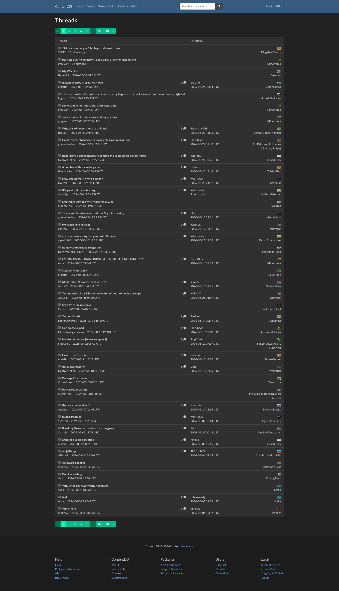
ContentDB (64, 6)
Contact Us (118, 569)
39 (99, 31)
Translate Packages (172, 573)
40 (107, 31)
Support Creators (171, 569)
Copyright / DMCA (272, 573)
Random (123, 6)
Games (91, 6)
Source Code (119, 577)
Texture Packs (106, 6)
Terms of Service (270, 564)
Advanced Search (171, 564)
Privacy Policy (269, 569)
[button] (279, 6)
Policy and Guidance (67, 569)
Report (265, 577)
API (57, 573)
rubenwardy (186, 546)
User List (220, 564)
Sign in (269, 6)
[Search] (219, 6)
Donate (116, 573)
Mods (80, 6)
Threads (220, 569)
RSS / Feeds (62, 577)
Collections (222, 573)
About (115, 564)
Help (133, 6)
